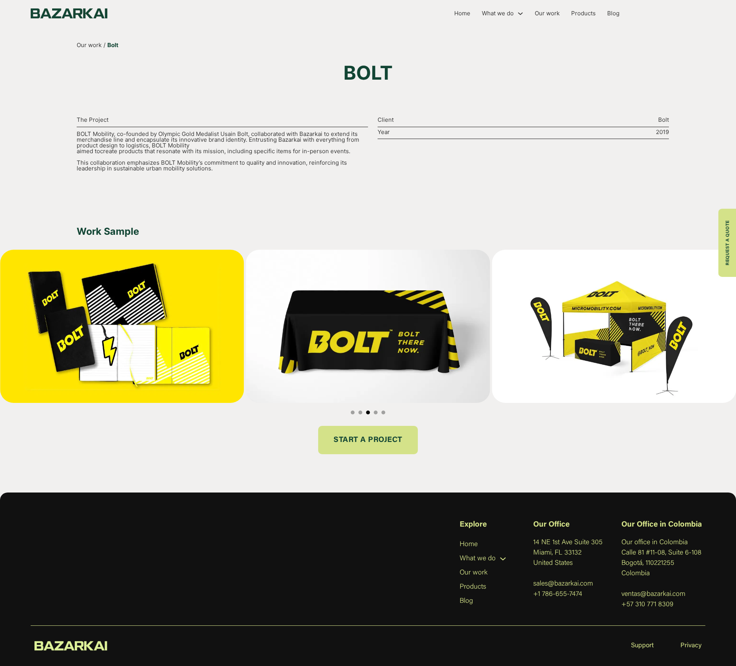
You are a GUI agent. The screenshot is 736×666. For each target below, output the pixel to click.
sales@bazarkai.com (563, 584)
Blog (613, 13)
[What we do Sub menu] (520, 13)
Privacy (691, 646)
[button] (353, 412)
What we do (498, 13)
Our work (547, 13)
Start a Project (368, 440)
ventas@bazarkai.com (653, 594)
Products (583, 13)
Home (462, 13)
